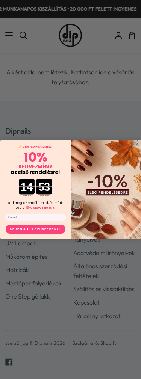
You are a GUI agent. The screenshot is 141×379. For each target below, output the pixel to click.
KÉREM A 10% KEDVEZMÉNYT (35, 229)
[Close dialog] (137, 144)
